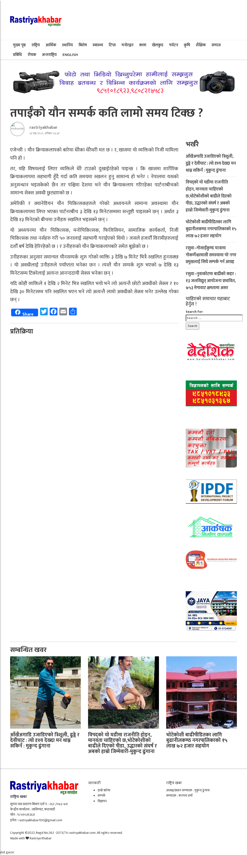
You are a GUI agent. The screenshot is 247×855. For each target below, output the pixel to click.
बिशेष (83, 45)
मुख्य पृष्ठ (19, 45)
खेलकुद (157, 45)
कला (142, 45)
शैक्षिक (201, 45)
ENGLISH (70, 54)
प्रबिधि (17, 54)
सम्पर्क (101, 795)
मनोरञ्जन (127, 45)
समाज (216, 45)
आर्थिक (51, 45)
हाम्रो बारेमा (104, 790)
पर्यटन (173, 45)
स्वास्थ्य (98, 45)
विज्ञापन (102, 801)
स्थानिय (67, 45)
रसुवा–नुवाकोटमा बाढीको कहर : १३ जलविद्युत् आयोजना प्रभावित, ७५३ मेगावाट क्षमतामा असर (211, 281)
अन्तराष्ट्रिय (49, 54)
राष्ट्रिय (36, 45)
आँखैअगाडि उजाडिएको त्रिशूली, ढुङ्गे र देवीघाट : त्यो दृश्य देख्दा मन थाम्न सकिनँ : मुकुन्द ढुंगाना (211, 163)
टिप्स (112, 45)
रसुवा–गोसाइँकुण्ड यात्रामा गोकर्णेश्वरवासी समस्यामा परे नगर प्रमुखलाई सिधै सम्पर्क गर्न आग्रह (211, 255)
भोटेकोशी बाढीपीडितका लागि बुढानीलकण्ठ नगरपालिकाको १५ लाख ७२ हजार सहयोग (211, 229)
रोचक (32, 54)
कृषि (187, 45)
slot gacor (7, 852)
